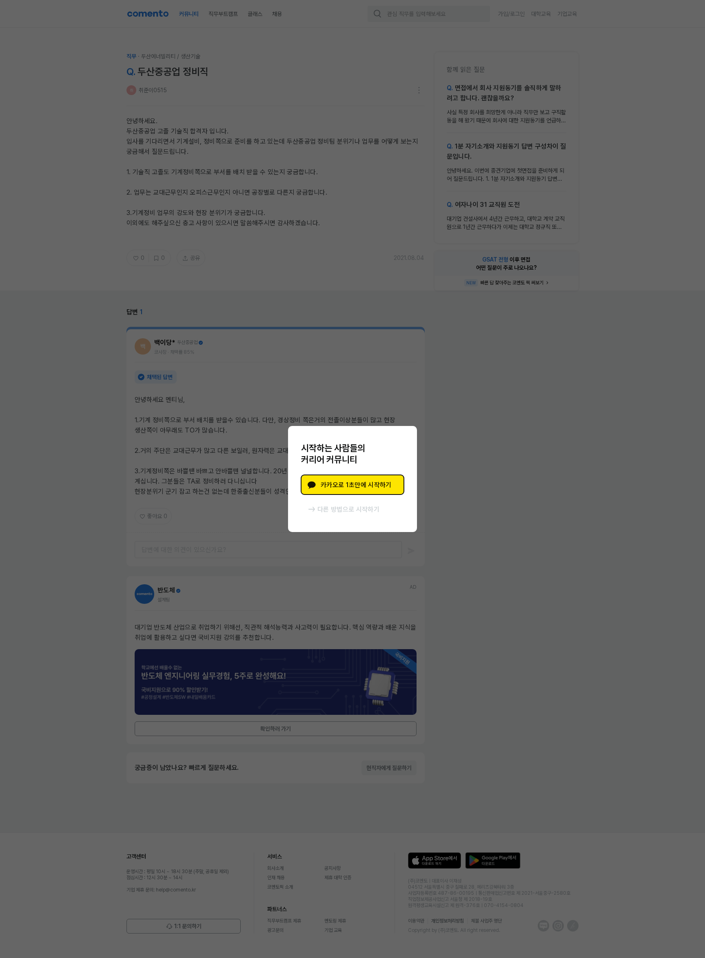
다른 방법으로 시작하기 (348, 509)
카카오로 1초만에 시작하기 (356, 485)
